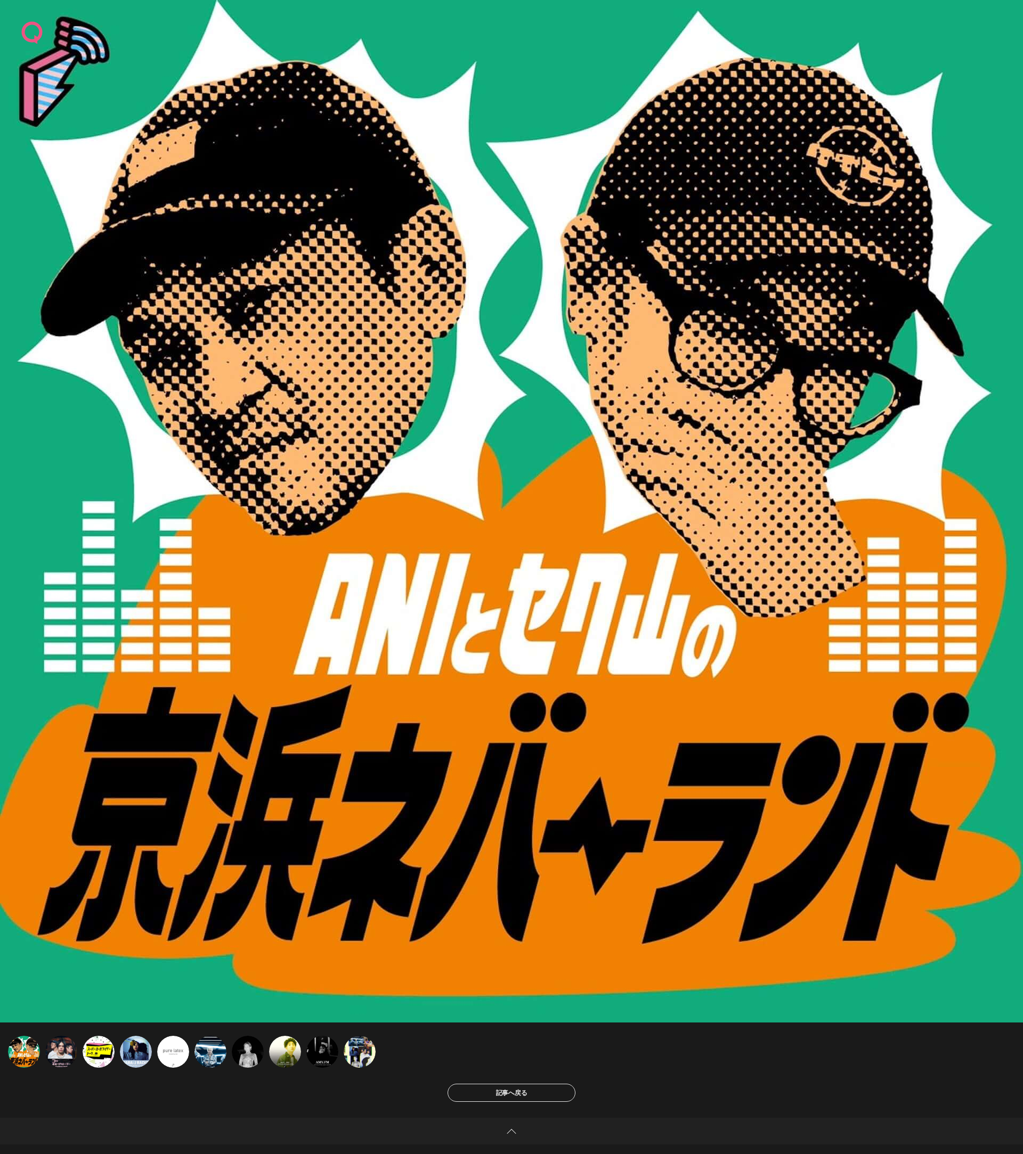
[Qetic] (32, 32)
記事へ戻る (511, 1092)
